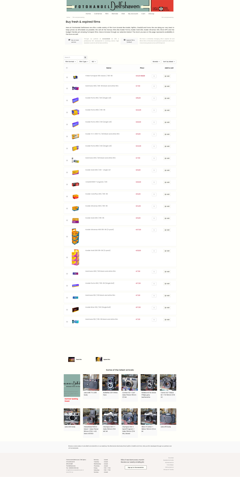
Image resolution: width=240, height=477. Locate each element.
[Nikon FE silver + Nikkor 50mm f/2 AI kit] (149, 416)
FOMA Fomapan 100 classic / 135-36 (99, 76)
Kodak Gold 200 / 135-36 (95, 218)
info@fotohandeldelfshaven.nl (75, 470)
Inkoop (151, 13)
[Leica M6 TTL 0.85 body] (91, 382)
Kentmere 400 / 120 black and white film (101, 271)
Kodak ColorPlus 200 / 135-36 (97, 194)
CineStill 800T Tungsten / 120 (96, 182)
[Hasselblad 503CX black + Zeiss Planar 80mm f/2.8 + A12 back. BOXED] (91, 416)
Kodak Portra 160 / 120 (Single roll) (98, 98)
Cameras (98, 13)
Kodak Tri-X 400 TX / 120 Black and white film (103, 134)
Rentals (115, 13)
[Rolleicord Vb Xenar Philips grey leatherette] (149, 382)
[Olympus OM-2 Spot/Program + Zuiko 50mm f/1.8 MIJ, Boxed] (129, 416)
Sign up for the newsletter (136, 467)
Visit (123, 13)
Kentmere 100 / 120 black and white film (100, 295)
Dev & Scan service (75, 41)
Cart (143, 13)
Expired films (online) (130, 41)
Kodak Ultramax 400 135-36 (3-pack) (100, 229)
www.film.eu (69, 472)
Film (106, 13)
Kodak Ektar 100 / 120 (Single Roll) (98, 307)
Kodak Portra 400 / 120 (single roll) (99, 122)
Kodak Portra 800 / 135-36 (95, 110)
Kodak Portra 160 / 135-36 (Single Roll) (100, 283)
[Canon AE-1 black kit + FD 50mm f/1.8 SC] (168, 382)
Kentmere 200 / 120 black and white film (101, 158)
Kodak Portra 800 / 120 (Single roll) (99, 146)
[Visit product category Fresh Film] (71, 359)
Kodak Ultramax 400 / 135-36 (97, 206)
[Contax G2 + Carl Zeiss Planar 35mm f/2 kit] (129, 382)
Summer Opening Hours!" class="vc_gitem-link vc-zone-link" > (71, 394)
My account (133, 13)
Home (88, 13)
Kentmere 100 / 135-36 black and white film (102, 319)
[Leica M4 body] (72, 416)
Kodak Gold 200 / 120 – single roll (98, 170)
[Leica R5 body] (168, 416)
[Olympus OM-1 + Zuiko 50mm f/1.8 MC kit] (110, 416)
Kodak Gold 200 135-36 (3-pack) (98, 250)
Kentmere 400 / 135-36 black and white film (102, 86)
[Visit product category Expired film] (99, 359)
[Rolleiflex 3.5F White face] (110, 382)
